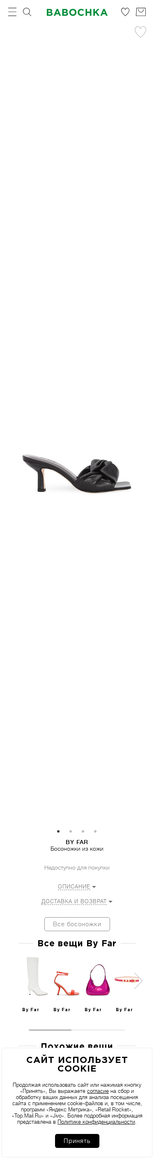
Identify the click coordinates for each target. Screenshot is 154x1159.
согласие (98, 1091)
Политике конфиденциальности (96, 1122)
